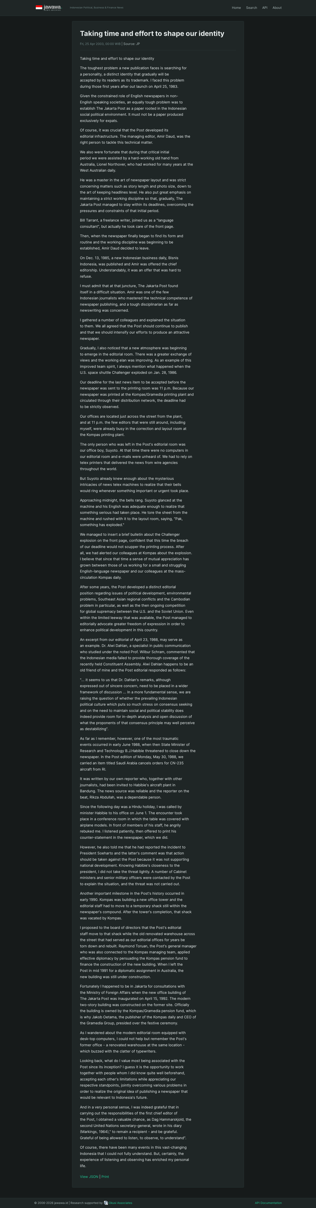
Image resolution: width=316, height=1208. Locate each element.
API (264, 8)
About (277, 8)
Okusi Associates (120, 1203)
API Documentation (268, 1203)
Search (251, 8)
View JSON (89, 1176)
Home (236, 8)
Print (105, 1176)
